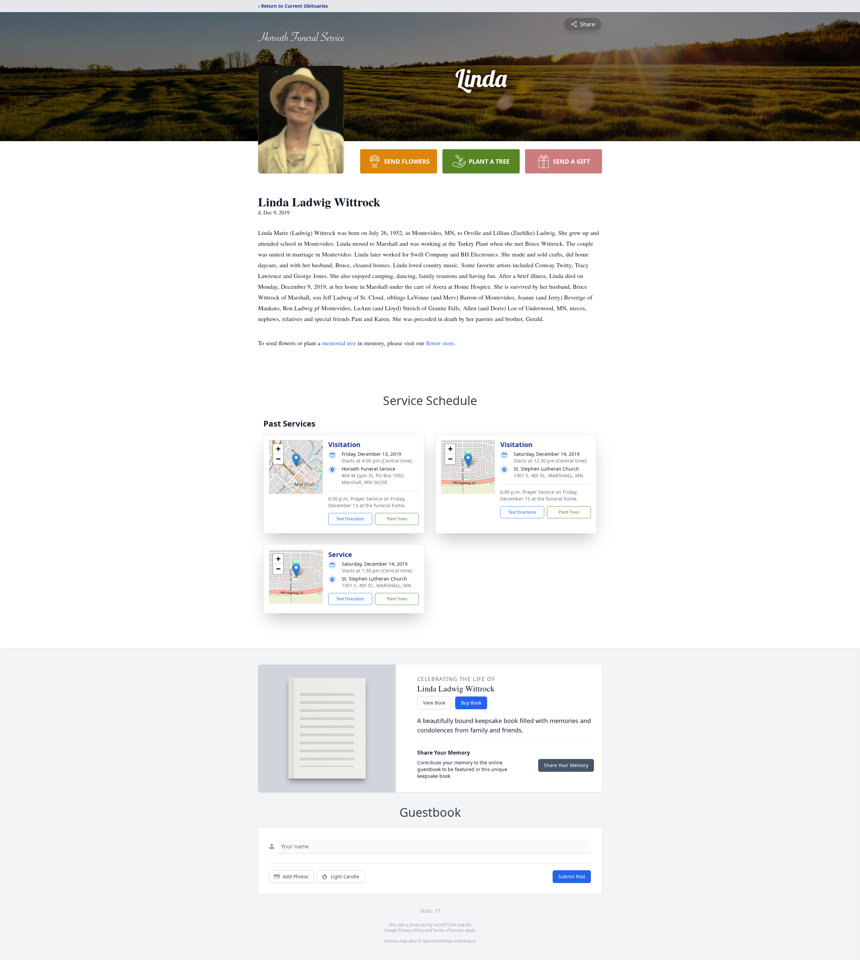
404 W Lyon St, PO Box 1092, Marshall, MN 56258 (373, 478)
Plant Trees (397, 519)
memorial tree (339, 343)
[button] (296, 460)
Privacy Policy (411, 930)
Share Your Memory (566, 765)
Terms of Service (448, 930)
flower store (440, 343)
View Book (434, 702)
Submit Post (571, 876)
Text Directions (350, 519)
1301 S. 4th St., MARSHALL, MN (548, 475)
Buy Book (471, 702)
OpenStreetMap (437, 941)
